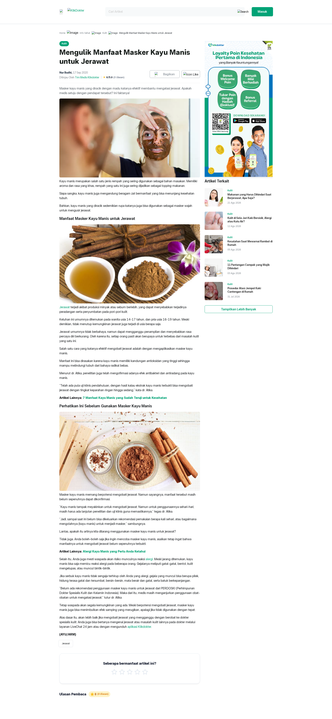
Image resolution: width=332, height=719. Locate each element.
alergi (149, 559)
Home (62, 33)
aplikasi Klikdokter (139, 627)
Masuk (262, 11)
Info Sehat (85, 33)
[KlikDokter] (83, 11)
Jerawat (64, 307)
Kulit (104, 33)
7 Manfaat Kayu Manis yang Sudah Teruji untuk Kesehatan (125, 398)
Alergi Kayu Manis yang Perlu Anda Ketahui (114, 551)
